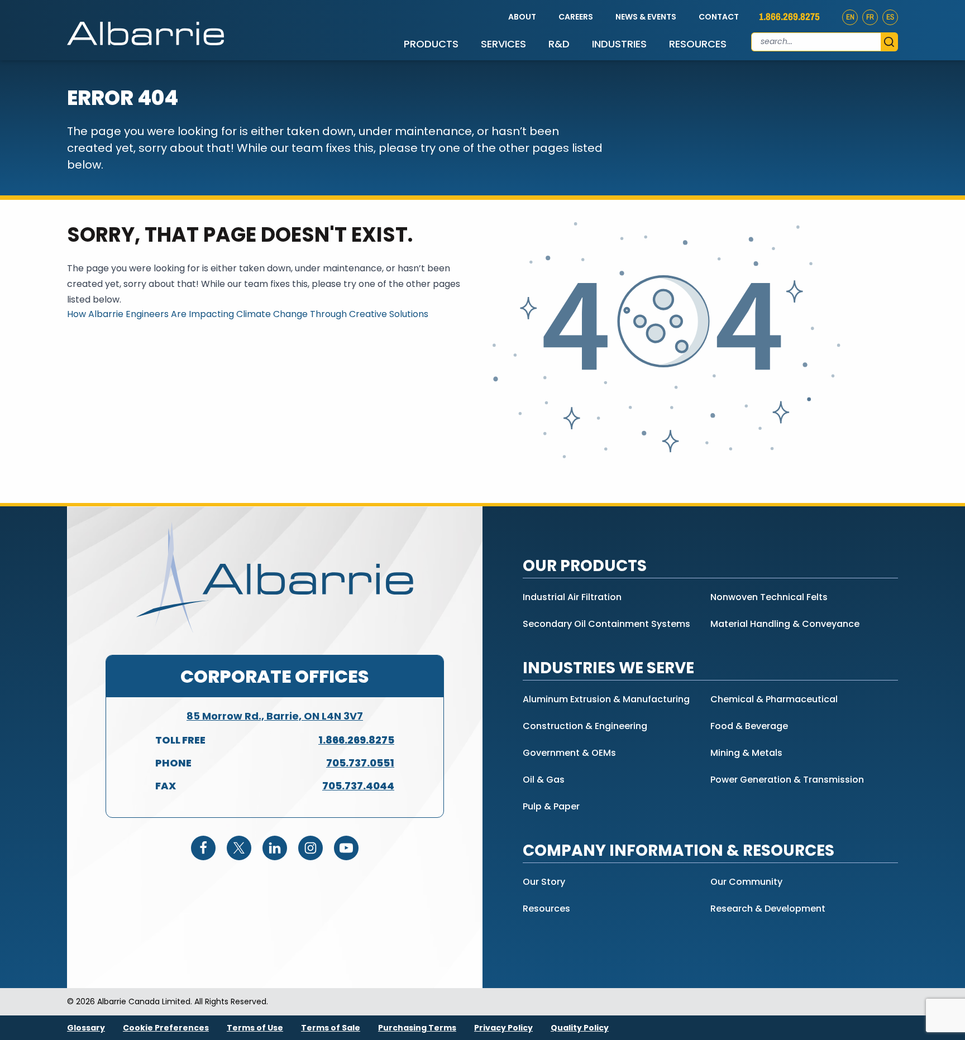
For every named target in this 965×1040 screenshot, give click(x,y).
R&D (559, 44)
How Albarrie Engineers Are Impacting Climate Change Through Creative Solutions (247, 314)
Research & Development (767, 908)
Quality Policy (580, 1027)
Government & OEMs (569, 752)
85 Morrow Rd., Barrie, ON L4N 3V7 (275, 716)
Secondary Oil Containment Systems (606, 623)
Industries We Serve (608, 668)
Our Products (585, 566)
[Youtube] (346, 848)
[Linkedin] (274, 848)
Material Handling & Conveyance (784, 623)
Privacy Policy (503, 1027)
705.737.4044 (358, 786)
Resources (698, 44)
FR (870, 17)
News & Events (645, 16)
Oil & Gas (544, 779)
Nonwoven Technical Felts (769, 597)
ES (890, 17)
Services (503, 44)
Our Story (544, 881)
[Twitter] (239, 848)
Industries (619, 44)
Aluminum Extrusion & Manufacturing (606, 699)
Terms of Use (255, 1027)
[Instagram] (310, 848)
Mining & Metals (746, 752)
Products (431, 44)
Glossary (86, 1027)
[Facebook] (203, 848)
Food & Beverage (749, 726)
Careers (575, 16)
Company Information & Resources (678, 850)
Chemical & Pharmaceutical (774, 699)
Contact (719, 16)
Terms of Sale (330, 1027)
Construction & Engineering (585, 726)
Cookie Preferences (166, 1027)
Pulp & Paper (551, 806)
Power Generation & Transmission (787, 779)
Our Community (746, 881)
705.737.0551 (360, 763)
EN (850, 17)
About (522, 16)
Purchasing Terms (417, 1027)
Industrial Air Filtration (572, 597)
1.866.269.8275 (789, 16)
